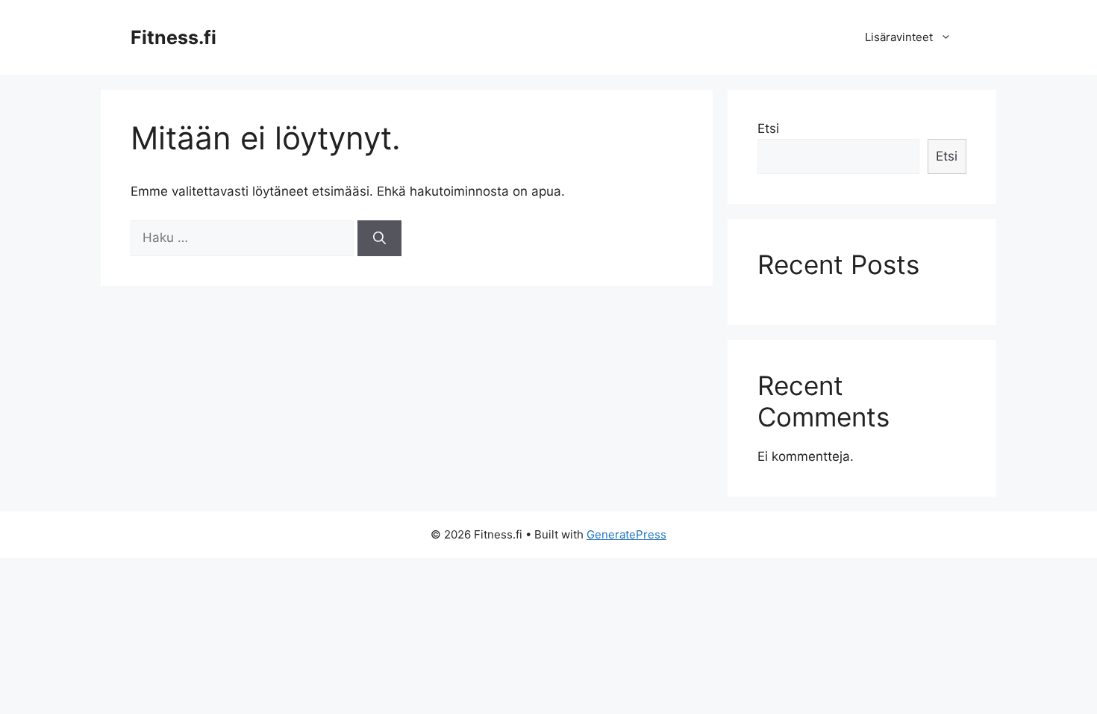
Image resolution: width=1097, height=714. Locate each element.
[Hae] (379, 238)
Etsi (768, 128)
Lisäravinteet (899, 37)
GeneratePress (626, 534)
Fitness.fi (173, 37)
